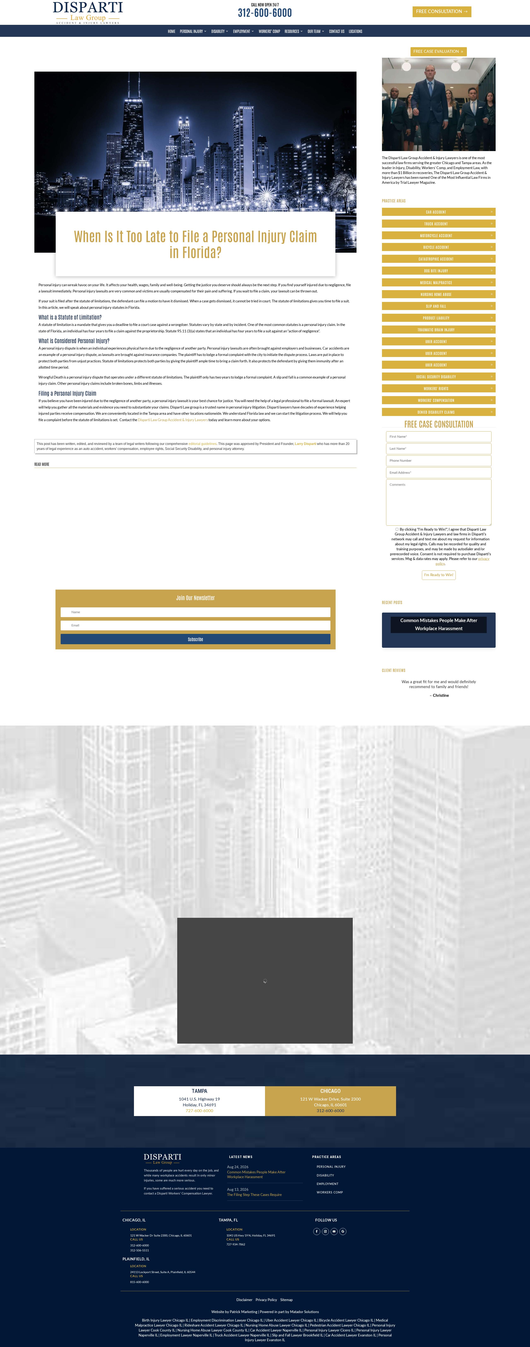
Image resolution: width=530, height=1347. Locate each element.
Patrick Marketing (243, 1312)
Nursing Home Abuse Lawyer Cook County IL (212, 1330)
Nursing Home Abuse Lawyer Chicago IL (276, 1325)
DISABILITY (325, 1175)
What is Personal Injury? (58, 555)
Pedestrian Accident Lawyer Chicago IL (340, 1325)
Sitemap (286, 1300)
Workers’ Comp (269, 31)
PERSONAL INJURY (331, 1167)
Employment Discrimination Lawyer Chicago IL (227, 1320)
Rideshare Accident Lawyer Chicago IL (213, 1325)
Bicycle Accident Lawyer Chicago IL (346, 1320)
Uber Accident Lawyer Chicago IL (291, 1320)
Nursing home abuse (436, 294)
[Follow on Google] (342, 1231)
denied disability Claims (436, 412)
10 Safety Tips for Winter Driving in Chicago (70, 515)
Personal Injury (191, 31)
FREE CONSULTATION (439, 11)
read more (45, 488)
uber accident (436, 341)
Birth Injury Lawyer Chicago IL (165, 1320)
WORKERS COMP (330, 1192)
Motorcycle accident (436, 235)
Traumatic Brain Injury (436, 329)
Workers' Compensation (436, 400)
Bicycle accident (436, 247)
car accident (436, 211)
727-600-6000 (199, 1111)
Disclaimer (246, 1300)
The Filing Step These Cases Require (254, 1195)
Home (171, 31)
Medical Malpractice (436, 282)
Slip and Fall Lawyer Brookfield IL (297, 1335)
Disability (217, 31)
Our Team (314, 31)
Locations (355, 31)
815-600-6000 (139, 1282)
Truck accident (436, 223)
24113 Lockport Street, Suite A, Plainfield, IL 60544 (162, 1272)
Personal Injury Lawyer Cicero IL (329, 1330)
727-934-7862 (235, 1244)
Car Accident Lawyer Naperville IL (276, 1330)
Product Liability (436, 317)
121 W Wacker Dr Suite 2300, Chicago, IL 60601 (161, 1235)
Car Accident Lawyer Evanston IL (350, 1335)
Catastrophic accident (436, 258)
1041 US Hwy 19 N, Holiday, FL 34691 (250, 1235)
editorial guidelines (203, 444)
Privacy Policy (267, 1300)
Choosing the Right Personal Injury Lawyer (70, 475)
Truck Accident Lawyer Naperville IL (242, 1335)
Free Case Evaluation (436, 52)
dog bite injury (436, 270)
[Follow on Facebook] (316, 1231)
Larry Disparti (305, 444)
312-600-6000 (265, 12)
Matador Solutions (304, 1312)
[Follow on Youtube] (334, 1231)
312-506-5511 (139, 1250)
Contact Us (336, 31)
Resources (292, 31)
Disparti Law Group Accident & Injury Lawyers (173, 420)
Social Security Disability (436, 376)
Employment (241, 31)
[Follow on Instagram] (325, 1231)
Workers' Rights (436, 388)
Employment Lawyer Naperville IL (186, 1335)
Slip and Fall (436, 306)
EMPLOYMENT (327, 1184)
